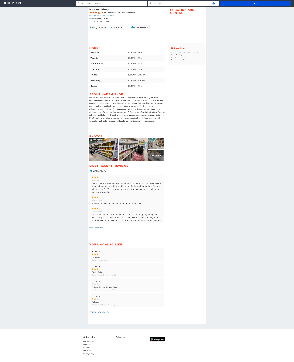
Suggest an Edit (178, 60)
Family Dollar (97, 272)
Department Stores (97, 15)
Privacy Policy (88, 354)
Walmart (95, 302)
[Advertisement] (127, 38)
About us (86, 344)
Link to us (87, 350)
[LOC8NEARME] (12, 2)
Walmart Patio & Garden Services (106, 287)
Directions (117, 27)
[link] (103, 149)
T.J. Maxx (96, 257)
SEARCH (255, 3)
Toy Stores (110, 15)
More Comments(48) (97, 227)
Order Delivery (141, 27)
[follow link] (117, 341)
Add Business (88, 341)
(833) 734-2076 (99, 27)
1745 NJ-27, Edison (179, 55)
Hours (91, 18)
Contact (86, 347)
